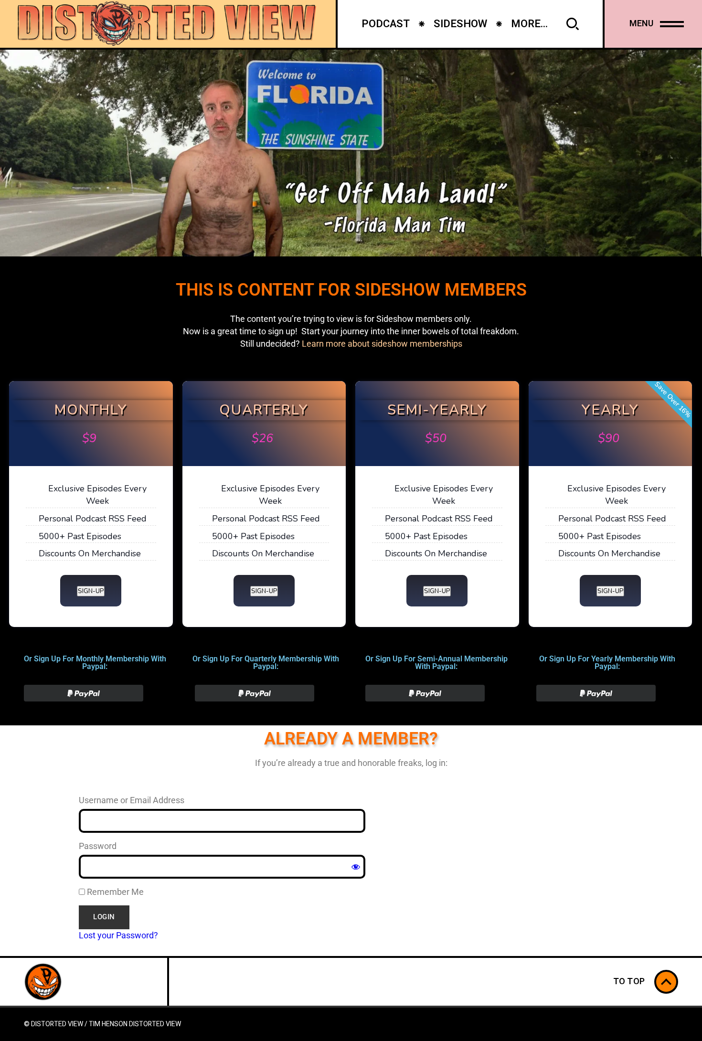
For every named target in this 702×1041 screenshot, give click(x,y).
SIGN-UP (91, 591)
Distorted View (155, 1024)
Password (98, 846)
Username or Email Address (131, 800)
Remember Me (114, 892)
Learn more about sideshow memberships (382, 344)
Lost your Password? (118, 935)
